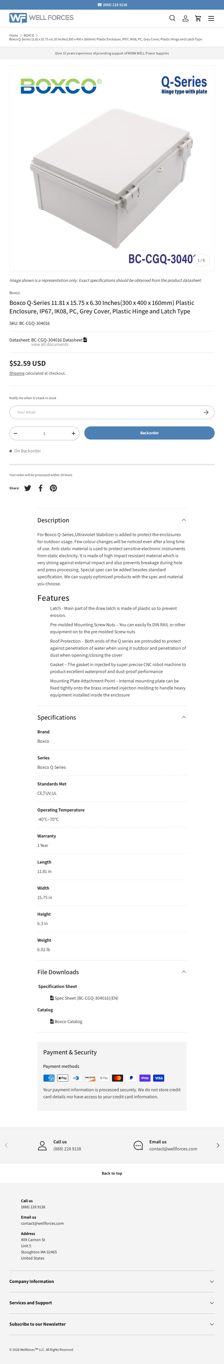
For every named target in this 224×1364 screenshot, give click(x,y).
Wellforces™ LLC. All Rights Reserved (46, 1349)
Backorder (149, 432)
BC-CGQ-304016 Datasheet (57, 340)
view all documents (50, 344)
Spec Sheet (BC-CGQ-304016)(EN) (86, 998)
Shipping (16, 373)
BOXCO (29, 35)
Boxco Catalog (68, 1021)
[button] (198, 18)
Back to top (112, 1173)
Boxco (14, 292)
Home (13, 35)
